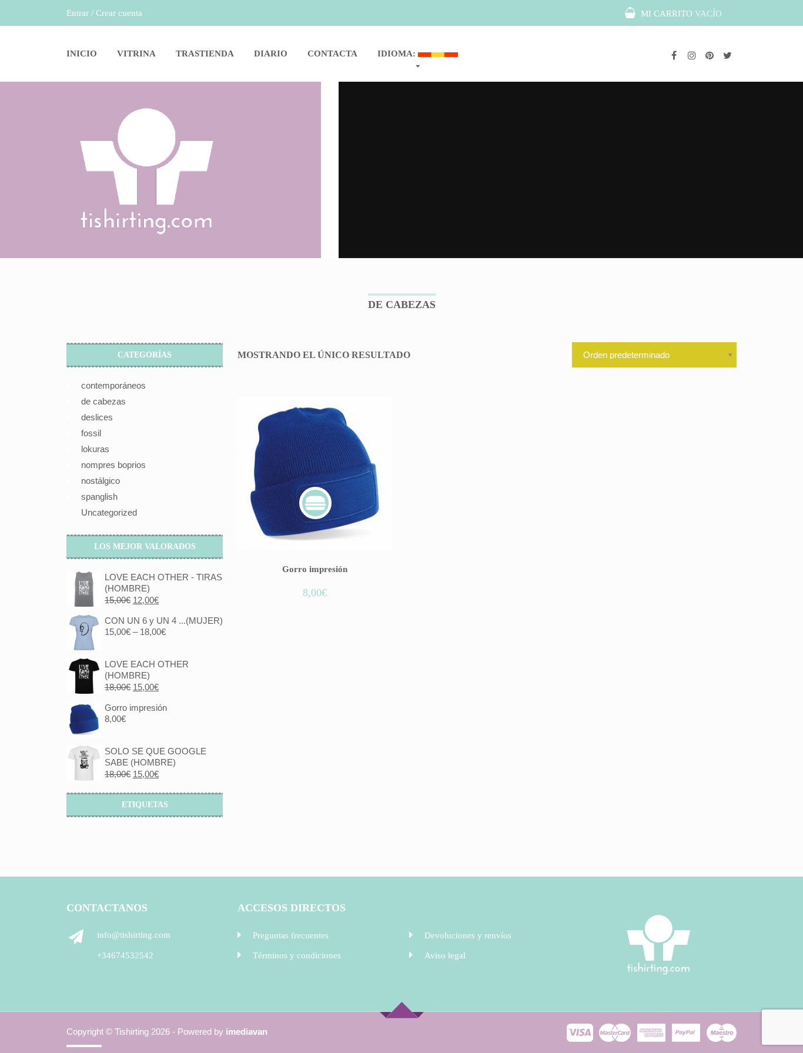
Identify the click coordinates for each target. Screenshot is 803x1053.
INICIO (81, 53)
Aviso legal (445, 955)
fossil (91, 433)
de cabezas (103, 401)
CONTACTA (332, 53)
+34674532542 (125, 955)
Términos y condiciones (297, 955)
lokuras (95, 449)
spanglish (99, 497)
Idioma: (397, 53)
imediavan (246, 1032)
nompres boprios (113, 465)
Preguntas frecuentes (291, 935)
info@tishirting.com (133, 935)
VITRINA (136, 53)
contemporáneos (113, 385)
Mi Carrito (680, 13)
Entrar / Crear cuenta (104, 13)
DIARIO (270, 53)
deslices (97, 417)
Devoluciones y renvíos (467, 935)
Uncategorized (109, 512)
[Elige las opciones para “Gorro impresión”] (315, 503)
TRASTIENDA (205, 53)
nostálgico (100, 481)
